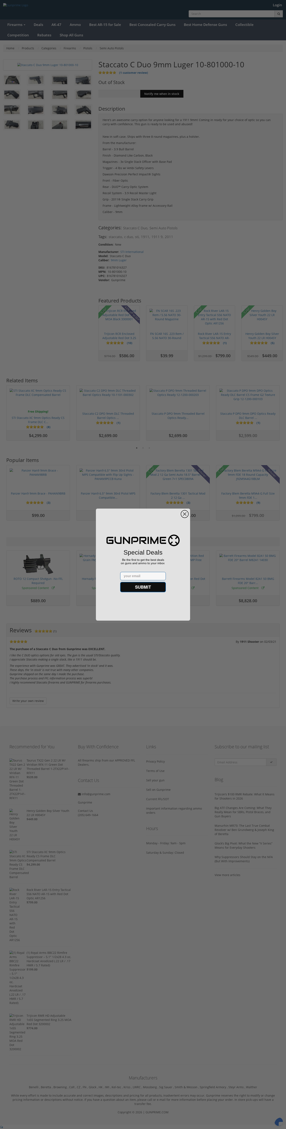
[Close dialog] (184, 514)
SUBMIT (143, 587)
